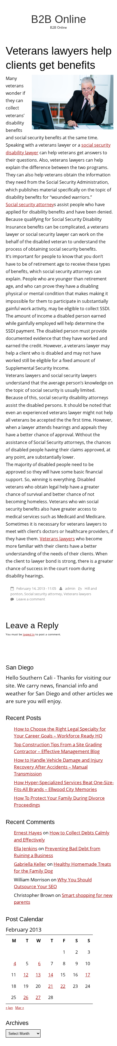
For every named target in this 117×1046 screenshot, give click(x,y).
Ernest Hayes (28, 832)
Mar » (19, 1007)
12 (25, 975)
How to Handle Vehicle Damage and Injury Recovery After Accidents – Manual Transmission (58, 767)
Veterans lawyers (57, 539)
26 (25, 997)
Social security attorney (30, 205)
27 (38, 997)
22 (62, 986)
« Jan (9, 1007)
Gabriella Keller (30, 864)
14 (50, 975)
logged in (29, 634)
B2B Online (58, 19)
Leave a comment (30, 599)
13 (38, 975)
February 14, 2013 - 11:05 (36, 588)
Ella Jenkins (25, 848)
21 (50, 986)
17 (87, 975)
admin (70, 588)
